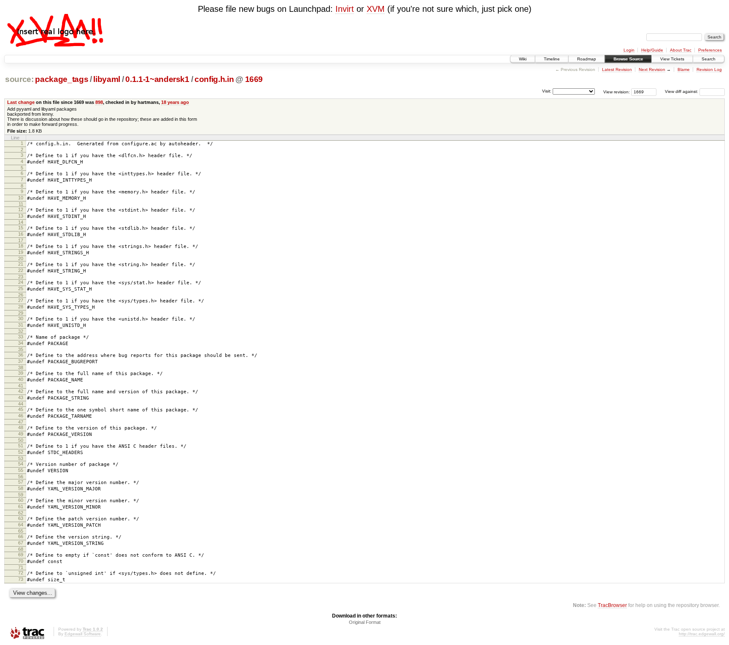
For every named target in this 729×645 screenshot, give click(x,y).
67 (20, 542)
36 (20, 354)
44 (20, 403)
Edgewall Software (83, 633)
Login (629, 50)
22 (20, 270)
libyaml (106, 79)
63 (20, 518)
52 (20, 451)
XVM (376, 9)
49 (20, 433)
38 (20, 367)
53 (20, 458)
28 (20, 306)
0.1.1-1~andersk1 (157, 79)
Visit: (546, 91)
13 (20, 215)
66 (20, 536)
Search (709, 59)
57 (20, 481)
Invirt (344, 9)
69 (20, 554)
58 (20, 488)
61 (20, 506)
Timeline (552, 59)
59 (20, 494)
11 (21, 204)
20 (20, 258)
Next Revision (652, 69)
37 (20, 361)
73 (20, 579)
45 (20, 409)
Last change (21, 102)
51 (20, 445)
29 (20, 313)
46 (20, 415)
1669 (254, 79)
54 (20, 463)
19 (20, 252)
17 (20, 240)
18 (20, 245)
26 (20, 294)
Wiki (522, 59)
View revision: (616, 91)
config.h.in (214, 79)
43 (20, 397)
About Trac (680, 50)
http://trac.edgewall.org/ (702, 633)
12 (20, 209)
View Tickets (672, 59)
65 (20, 530)
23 (20, 276)
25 (20, 288)
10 (20, 197)
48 (20, 427)
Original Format (365, 622)
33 (20, 336)
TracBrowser (612, 605)
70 (20, 560)
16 (20, 234)
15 (20, 227)
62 (20, 512)
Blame (684, 69)
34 (20, 343)
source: (19, 79)
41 (20, 385)
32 (20, 331)
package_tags (61, 79)
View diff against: (682, 91)
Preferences (710, 50)
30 (20, 318)
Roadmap (586, 59)
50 (20, 440)
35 (20, 349)
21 (20, 264)
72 (20, 572)
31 (20, 324)
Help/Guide (652, 50)
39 (20, 373)
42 (20, 391)
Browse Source (628, 59)
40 (20, 379)
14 (20, 222)
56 (20, 476)
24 (20, 282)
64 (20, 524)
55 (20, 470)
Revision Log (709, 69)
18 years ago (175, 102)
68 (20, 549)
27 (20, 300)
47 (20, 422)
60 (20, 500)
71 (20, 567)
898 (99, 102)
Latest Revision (617, 69)
